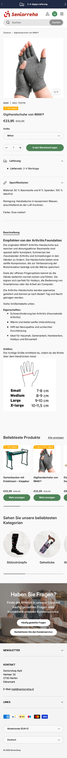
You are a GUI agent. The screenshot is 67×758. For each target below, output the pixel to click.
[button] (54, 13)
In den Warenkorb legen (45, 147)
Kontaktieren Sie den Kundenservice (33, 632)
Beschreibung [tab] (11, 232)
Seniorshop (15, 750)
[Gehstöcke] (47, 544)
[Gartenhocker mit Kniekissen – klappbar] (16, 458)
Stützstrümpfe (17, 562)
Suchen (56, 22)
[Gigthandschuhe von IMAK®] (47, 458)
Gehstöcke (47, 562)
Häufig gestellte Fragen (33, 622)
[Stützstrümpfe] (16, 544)
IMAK (6, 103)
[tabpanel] (33, 326)
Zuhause (7, 33)
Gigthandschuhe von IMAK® (26, 33)
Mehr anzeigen (17, 497)
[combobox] (33, 22)
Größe (6, 128)
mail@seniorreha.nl (22, 689)
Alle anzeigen (56, 437)
